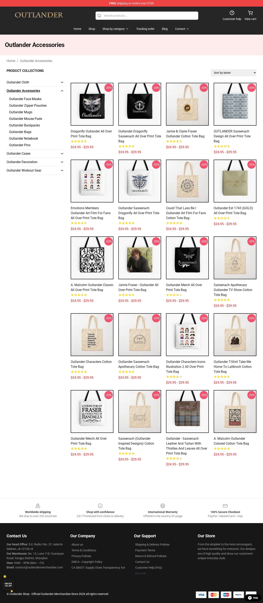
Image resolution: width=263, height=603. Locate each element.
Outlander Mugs (20, 112)
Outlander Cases (18, 153)
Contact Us (142, 561)
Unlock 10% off (8, 585)
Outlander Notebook (23, 138)
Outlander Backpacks (24, 125)
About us (77, 544)
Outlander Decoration (22, 162)
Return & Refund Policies (150, 556)
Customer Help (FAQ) (148, 567)
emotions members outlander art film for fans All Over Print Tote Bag (91, 213)
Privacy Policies (81, 556)
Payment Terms (145, 550)
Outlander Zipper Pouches (28, 106)
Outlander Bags (20, 132)
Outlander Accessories (36, 61)
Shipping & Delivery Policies (152, 544)
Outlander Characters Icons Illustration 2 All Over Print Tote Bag (185, 367)
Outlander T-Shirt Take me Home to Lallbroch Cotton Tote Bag (233, 367)
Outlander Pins (19, 145)
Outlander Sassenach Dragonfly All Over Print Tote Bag (138, 213)
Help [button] (255, 597)
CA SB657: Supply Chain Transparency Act (98, 567)
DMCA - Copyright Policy (87, 561)
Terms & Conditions (84, 550)
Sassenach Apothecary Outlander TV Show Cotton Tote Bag (233, 290)
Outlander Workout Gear (24, 170)
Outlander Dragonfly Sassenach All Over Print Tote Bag (139, 136)
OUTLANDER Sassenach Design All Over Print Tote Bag (232, 136)
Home (11, 61)
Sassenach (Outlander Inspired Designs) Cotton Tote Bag (136, 443)
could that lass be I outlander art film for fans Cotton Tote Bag (186, 213)
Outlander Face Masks (25, 99)
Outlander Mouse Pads (25, 119)
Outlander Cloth (18, 82)
